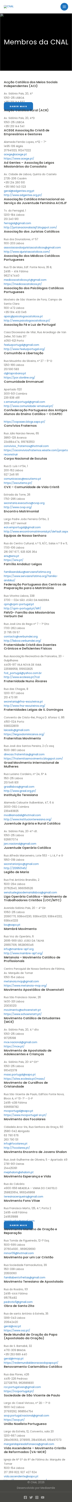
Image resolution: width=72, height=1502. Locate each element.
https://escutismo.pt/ (18, 483)
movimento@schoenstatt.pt (22, 1010)
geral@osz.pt (12, 1326)
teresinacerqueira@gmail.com (23, 1196)
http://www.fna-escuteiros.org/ (24, 706)
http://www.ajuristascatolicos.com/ (27, 252)
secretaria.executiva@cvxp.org (24, 503)
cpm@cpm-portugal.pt (19, 604)
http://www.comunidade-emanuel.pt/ (28, 406)
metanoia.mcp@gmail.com (21, 981)
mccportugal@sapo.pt (18, 1111)
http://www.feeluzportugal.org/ (24, 349)
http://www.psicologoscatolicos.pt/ (27, 320)
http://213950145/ (15, 868)
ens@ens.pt (11, 556)
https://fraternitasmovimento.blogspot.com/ (33, 758)
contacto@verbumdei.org (21, 636)
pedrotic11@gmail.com (18, 1302)
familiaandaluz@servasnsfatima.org (27, 572)
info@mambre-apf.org (19, 949)
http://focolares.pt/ (17, 1148)
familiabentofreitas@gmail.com (24, 1277)
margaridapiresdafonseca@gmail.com (29, 1444)
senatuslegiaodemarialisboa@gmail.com (30, 892)
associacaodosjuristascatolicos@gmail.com (32, 247)
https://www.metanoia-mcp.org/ (25, 985)
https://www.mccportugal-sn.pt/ (25, 1115)
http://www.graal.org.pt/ (20, 791)
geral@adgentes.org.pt (19, 191)
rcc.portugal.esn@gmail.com (22, 1387)
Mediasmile (48, 1488)
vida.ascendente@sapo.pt (21, 1476)
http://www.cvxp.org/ (18, 507)
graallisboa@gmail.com (19, 787)
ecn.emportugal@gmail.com (22, 527)
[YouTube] (42, 1497)
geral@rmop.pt (14, 1358)
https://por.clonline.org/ (19, 377)
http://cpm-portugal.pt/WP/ (22, 608)
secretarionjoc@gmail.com (21, 864)
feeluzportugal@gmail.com (21, 345)
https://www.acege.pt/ (19, 158)
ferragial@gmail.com (17, 223)
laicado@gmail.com (17, 730)
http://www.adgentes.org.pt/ (23, 195)
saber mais (18, 106)
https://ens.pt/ (13, 560)
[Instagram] (37, 1497)
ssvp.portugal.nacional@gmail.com (26, 1415)
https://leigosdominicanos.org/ (24, 734)
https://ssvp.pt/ (14, 1420)
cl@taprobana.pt (15, 373)
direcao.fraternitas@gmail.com (24, 754)
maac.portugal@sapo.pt (20, 1074)
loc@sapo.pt (12, 925)
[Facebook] (25, 1497)
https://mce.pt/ (14, 1046)
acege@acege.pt (15, 154)
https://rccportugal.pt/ (19, 1391)
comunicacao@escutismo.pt (22, 479)
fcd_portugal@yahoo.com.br (23, 673)
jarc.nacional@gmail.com (20, 844)
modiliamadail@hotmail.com (22, 815)
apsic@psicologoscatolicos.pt (23, 316)
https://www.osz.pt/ (17, 1330)
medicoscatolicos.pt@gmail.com (25, 280)
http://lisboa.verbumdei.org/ (22, 641)
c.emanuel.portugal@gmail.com (24, 402)
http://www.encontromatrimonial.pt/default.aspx (36, 531)
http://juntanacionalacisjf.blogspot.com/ (30, 227)
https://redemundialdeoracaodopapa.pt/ (31, 1363)
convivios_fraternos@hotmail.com (26, 446)
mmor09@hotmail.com (19, 1253)
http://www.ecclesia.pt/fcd (22, 677)
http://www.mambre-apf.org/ (23, 953)
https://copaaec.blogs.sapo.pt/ (24, 422)
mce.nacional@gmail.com (20, 1042)
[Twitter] (31, 1497)
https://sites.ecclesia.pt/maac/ (24, 1079)
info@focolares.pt (15, 1143)
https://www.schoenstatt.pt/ (23, 1014)
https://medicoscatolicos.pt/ (23, 284)
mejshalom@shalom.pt (19, 1172)
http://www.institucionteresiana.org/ (28, 819)
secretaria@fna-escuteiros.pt (23, 701)
